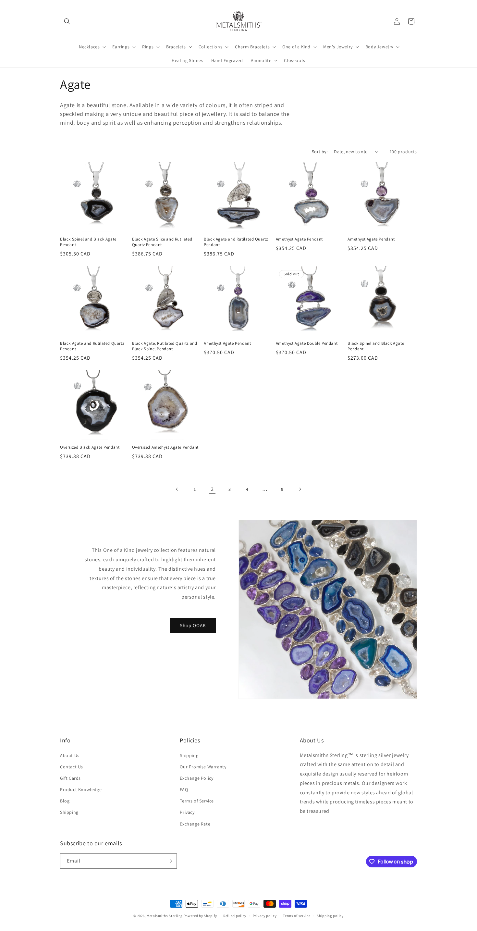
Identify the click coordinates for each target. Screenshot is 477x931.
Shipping (69, 812)
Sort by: (319, 152)
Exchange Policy (196, 778)
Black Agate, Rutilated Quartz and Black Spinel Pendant (164, 346)
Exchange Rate (195, 824)
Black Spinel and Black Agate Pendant (88, 242)
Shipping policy (330, 915)
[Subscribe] (169, 861)
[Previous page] (177, 489)
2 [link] (212, 489)
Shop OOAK (193, 625)
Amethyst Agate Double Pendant (306, 343)
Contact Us (71, 767)
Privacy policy (265, 915)
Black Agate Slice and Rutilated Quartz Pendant (162, 242)
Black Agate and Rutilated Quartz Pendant (236, 242)
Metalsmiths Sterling (165, 915)
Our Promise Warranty (203, 767)
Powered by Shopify (200, 915)
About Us (70, 755)
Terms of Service (197, 801)
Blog (64, 801)
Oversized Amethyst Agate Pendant (165, 447)
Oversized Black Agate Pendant (89, 447)
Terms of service (296, 915)
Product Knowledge (81, 789)
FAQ (184, 789)
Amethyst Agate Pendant (299, 239)
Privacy (187, 812)
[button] (67, 21)
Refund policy (234, 915)
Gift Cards (70, 778)
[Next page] (300, 489)
